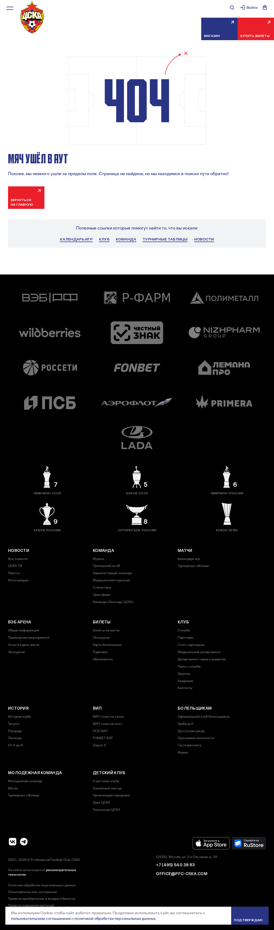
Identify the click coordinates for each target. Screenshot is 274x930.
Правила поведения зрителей (31, 905)
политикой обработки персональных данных (114, 918)
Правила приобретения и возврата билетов (41, 899)
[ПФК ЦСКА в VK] (12, 841)
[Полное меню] (9, 8)
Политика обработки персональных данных (42, 885)
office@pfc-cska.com (181, 873)
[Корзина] (265, 7)
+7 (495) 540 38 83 (175, 865)
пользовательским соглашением (41, 918)
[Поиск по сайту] (232, 7)
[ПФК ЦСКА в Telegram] (23, 841)
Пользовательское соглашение (32, 892)
